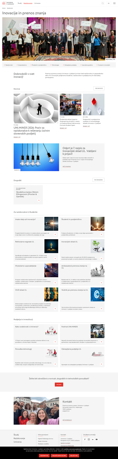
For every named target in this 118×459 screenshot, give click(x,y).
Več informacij (67, 420)
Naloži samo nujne (59, 455)
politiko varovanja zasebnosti (72, 449)
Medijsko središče (43, 444)
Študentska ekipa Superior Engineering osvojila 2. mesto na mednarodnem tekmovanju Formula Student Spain (70, 122)
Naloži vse (74, 455)
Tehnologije (55, 65)
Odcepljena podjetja (70, 65)
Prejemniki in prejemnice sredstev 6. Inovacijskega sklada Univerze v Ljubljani (92, 121)
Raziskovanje (28, 3)
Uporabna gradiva (87, 65)
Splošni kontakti (65, 443)
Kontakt (67, 402)
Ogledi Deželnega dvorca (45, 438)
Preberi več (17, 137)
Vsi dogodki (98, 180)
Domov (4, 8)
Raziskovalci (9, 65)
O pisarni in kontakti (104, 65)
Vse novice (99, 88)
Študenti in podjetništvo (39, 65)
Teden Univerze (42, 441)
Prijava (59, 384)
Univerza (37, 3)
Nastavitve (44, 455)
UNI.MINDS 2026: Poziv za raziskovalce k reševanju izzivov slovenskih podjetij (32, 131)
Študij (20, 3)
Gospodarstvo (22, 65)
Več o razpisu (67, 166)
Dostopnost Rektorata (67, 445)
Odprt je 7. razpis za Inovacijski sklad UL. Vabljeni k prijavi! (79, 151)
